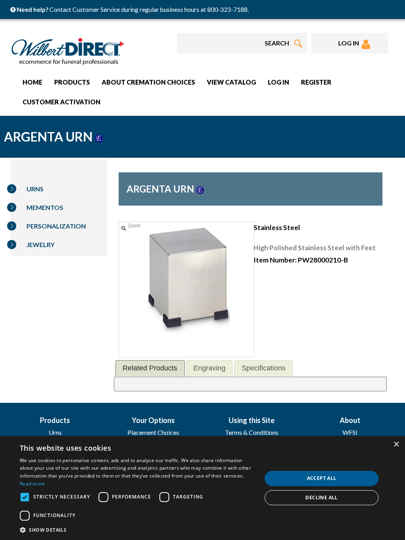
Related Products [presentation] (150, 368)
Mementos (44, 207)
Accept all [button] (322, 478)
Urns (35, 189)
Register (316, 82)
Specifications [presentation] (264, 368)
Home (32, 82)
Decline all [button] (321, 497)
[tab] (150, 368)
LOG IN (349, 43)
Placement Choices (153, 432)
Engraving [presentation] (209, 368)
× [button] (396, 444)
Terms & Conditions (251, 432)
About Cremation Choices (148, 82)
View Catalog (231, 82)
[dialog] (202, 488)
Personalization (56, 226)
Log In (278, 82)
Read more (32, 483)
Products (72, 82)
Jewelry (40, 244)
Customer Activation (61, 102)
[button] (137, 529)
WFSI (350, 432)
